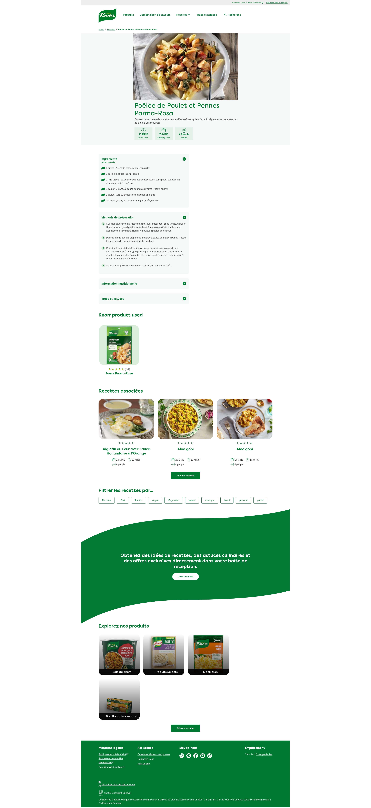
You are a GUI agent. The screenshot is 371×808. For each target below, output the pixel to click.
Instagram (181, 755)
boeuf (227, 500)
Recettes (181, 14)
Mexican (106, 500)
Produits (128, 14)
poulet (260, 500)
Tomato (138, 500)
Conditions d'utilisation (110, 767)
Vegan (155, 500)
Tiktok (209, 755)
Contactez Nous (146, 759)
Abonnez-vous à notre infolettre (246, 2)
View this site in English (277, 2)
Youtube (202, 755)
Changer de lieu (264, 754)
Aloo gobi (185, 449)
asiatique (209, 500)
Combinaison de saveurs (155, 14)
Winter (192, 500)
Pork (122, 500)
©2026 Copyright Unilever (117, 793)
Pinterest (188, 755)
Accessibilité (105, 762)
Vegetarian (173, 500)
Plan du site (144, 763)
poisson (243, 500)
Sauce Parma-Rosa (119, 373)
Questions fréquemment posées (154, 754)
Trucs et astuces (207, 14)
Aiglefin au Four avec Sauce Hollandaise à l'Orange (126, 451)
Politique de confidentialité (112, 754)
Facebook (195, 755)
